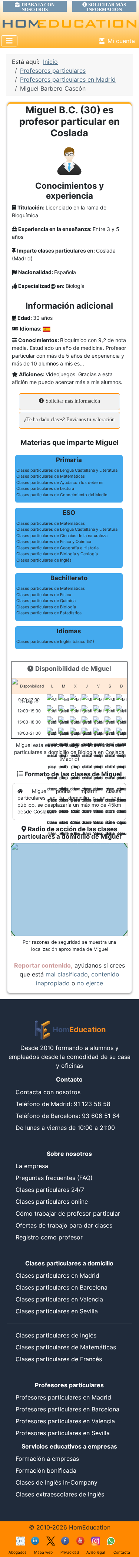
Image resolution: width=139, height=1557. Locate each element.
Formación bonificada (46, 1470)
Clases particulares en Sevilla (57, 1311)
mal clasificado (67, 974)
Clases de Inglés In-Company (56, 1482)
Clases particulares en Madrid (57, 1275)
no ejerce (90, 983)
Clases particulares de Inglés (56, 1335)
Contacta (121, 1552)
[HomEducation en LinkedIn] (35, 1540)
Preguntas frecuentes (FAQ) (54, 1177)
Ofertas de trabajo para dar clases (64, 1225)
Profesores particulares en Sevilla (63, 1433)
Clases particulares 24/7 (50, 1189)
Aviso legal (95, 1552)
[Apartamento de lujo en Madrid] (20, 1540)
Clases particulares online (52, 1201)
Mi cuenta (121, 41)
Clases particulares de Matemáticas (66, 1347)
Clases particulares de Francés (59, 1359)
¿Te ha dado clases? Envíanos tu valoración (69, 419)
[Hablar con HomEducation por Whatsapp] (110, 1540)
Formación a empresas (47, 1458)
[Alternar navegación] (9, 40)
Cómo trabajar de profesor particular (68, 1213)
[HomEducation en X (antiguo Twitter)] (50, 1540)
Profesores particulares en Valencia (65, 1421)
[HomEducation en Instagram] (95, 1540)
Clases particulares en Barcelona (61, 1287)
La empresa (32, 1166)
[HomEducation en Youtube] (80, 1540)
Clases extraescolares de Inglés (60, 1494)
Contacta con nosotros (48, 1092)
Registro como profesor (49, 1237)
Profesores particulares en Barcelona (67, 1409)
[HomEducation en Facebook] (65, 1540)
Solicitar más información (72, 401)
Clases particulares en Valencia (59, 1299)
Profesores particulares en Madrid (63, 1397)
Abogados (17, 1552)
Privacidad (69, 1552)
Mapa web (43, 1552)
